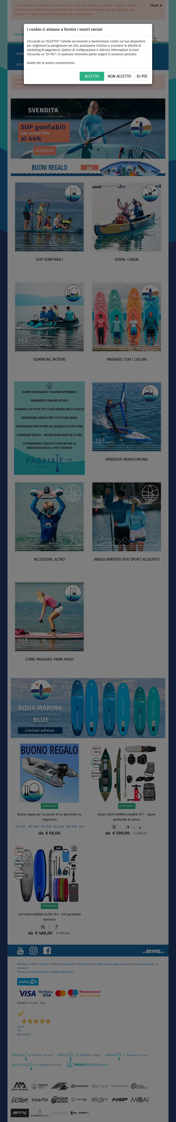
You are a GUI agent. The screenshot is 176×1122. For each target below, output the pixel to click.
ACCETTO (91, 76)
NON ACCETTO (119, 76)
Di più (142, 76)
